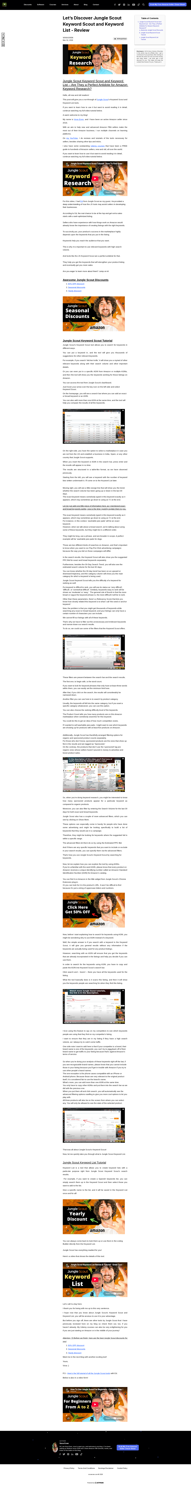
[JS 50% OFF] (94, 927)
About (76, 5)
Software (40, 5)
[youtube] (134, 4)
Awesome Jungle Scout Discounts (152, 30)
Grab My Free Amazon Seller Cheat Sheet (167, 4)
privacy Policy (69, 1468)
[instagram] (125, 4)
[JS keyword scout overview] (94, 669)
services (65, 5)
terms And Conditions (86, 1468)
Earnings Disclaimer (106, 1468)
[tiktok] (140, 4)
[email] (3, 45)
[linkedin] (130, 4)
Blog (85, 5)
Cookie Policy (122, 1468)
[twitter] (120, 4)
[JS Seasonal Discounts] (94, 331)
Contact (96, 5)
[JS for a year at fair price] (94, 1233)
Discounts (28, 5)
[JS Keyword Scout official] (94, 443)
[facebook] (115, 4)
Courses (53, 5)
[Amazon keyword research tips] (94, 791)
